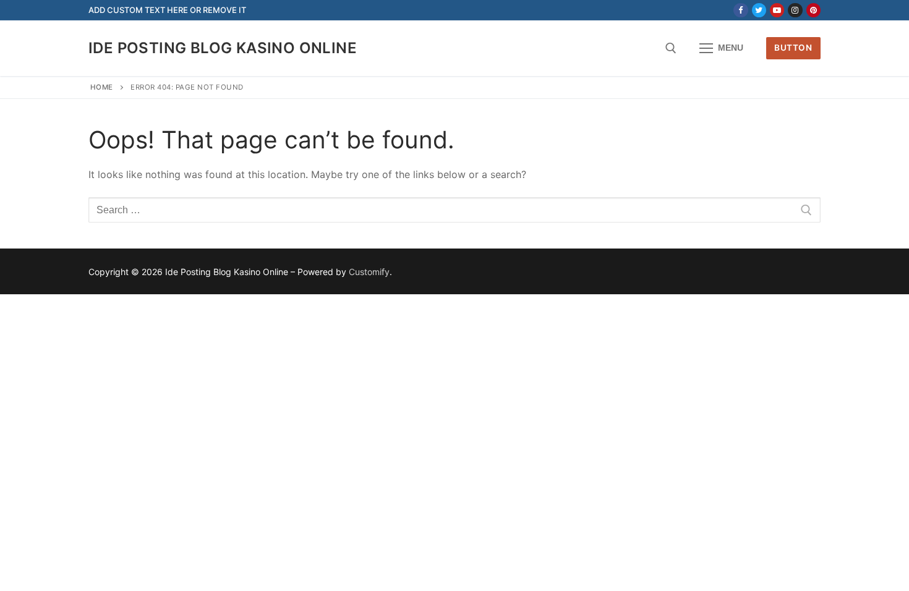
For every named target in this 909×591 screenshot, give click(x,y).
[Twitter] (759, 10)
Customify (369, 271)
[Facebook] (740, 10)
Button (793, 48)
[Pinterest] (813, 10)
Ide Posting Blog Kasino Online (222, 48)
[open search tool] (670, 48)
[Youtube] (777, 10)
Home (101, 87)
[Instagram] (795, 10)
